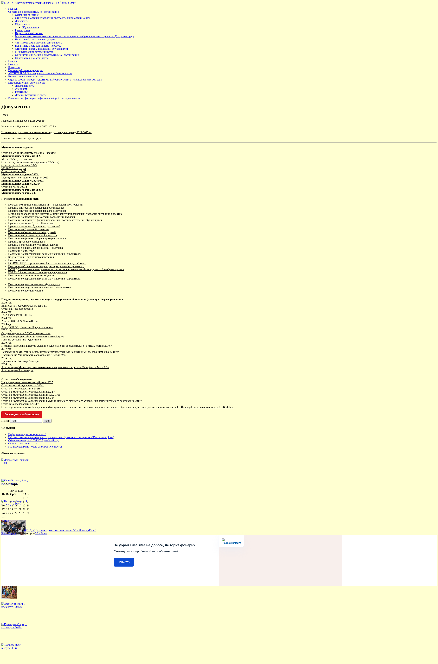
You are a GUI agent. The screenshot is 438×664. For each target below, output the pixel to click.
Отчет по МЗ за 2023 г (14, 186)
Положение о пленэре (21, 250)
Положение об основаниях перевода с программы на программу (46, 266)
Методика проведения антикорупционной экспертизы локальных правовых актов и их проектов (65, 213)
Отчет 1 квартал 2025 (13, 171)
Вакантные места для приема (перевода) (38, 45)
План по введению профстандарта (21, 138)
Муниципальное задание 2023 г (20, 183)
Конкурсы (14, 67)
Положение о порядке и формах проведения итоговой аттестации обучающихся (55, 220)
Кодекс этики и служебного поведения (31, 257)
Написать (124, 562)
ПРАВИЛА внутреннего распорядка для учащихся (37, 272)
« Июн (6, 520)
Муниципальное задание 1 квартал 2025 (24, 177)
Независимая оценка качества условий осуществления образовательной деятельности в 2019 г (56, 345)
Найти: (5, 420)
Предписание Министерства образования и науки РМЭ (33, 354)
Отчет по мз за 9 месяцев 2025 (19, 165)
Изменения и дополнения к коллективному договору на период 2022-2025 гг (46, 132)
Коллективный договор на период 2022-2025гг (28, 126)
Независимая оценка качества (25, 76)
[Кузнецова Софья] (15, 627)
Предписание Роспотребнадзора (20, 361)
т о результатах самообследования (27, 397)
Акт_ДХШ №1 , (11, 327)
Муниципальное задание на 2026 (21, 155)
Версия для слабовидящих (21, 414)
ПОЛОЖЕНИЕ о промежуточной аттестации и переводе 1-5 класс (47, 263)
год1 (41, 180)
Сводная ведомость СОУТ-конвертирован (25, 333)
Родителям (21, 91)
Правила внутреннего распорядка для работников (37, 210)
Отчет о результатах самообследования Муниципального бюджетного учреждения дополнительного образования (67, 400)
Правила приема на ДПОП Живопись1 (31, 223)
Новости (13, 64)
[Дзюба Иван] (15, 463)
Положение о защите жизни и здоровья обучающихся (39, 287)
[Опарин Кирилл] (9, 598)
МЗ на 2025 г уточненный (17, 159)
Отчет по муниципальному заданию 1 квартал (28, 152)
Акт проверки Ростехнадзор (17, 370)
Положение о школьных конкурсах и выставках (36, 247)
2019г (138, 400)
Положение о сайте (19, 260)
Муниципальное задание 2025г (20, 174)
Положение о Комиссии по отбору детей (32, 232)
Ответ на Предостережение (17, 308)
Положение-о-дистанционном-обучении (31, 275)
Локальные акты (24, 85)
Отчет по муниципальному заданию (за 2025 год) (30, 162)
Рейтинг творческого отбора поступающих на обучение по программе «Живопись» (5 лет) (61, 437)
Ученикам (21, 88)
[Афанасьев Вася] (15, 606)
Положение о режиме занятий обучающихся (34, 284)
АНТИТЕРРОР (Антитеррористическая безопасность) (40, 73)
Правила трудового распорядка (26, 241)
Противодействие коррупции (25, 70)
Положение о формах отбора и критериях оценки (37, 238)
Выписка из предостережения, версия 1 (24, 305)
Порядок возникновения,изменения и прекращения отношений (45, 204)
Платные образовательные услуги (35, 39)
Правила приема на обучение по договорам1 (34, 226)
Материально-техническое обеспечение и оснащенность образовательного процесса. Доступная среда (74, 36)
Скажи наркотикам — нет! (23, 443)
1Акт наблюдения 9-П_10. (16, 314)
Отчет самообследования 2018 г (20, 403)
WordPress (41, 533)
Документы (22, 21)
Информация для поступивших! (27, 434)
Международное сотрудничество (34, 51)
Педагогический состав (29, 33)
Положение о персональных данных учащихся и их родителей (44, 253)
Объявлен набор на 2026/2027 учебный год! (33, 440)
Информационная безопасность (26, 82)
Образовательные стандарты (31, 58)
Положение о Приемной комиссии (28, 229)
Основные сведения (26, 14)
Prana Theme (8, 533)
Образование (22, 24)
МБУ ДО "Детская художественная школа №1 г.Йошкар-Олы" (59, 530)
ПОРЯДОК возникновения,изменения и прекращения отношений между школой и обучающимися (66, 269)
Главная (12, 8)
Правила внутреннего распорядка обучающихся (36, 207)
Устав (4, 114)
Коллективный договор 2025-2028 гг (22, 120)
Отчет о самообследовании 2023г (20, 388)
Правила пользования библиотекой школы (33, 244)
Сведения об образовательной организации (33, 11)
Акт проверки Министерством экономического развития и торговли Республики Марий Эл (55, 367)
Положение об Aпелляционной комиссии (32, 235)
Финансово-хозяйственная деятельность (38, 42)
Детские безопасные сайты (31, 95)
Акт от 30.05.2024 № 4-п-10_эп (19, 321)
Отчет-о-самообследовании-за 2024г (22, 385)
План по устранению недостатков (21, 339)
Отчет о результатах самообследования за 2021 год (30, 394)
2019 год (6, 342)
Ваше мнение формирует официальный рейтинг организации (44, 98)
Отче (4, 397)
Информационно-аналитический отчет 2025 (27, 382)
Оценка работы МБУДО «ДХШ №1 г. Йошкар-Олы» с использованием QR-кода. (55, 79)
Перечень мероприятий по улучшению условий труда (32, 336)
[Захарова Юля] (15, 648)
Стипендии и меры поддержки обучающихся (41, 48)
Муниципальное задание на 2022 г (22, 189)
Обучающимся (30, 27)
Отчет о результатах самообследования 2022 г (28, 391)
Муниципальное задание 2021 (19, 192)
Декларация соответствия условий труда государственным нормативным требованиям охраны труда (60, 351)
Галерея (12, 61)
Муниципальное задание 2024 (19, 180)
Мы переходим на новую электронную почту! (35, 446)
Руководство (22, 30)
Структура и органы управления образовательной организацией (53, 17)
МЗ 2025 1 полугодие (13, 168)
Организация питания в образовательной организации (47, 54)
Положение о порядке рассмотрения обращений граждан (41, 216)
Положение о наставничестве (25, 290)
